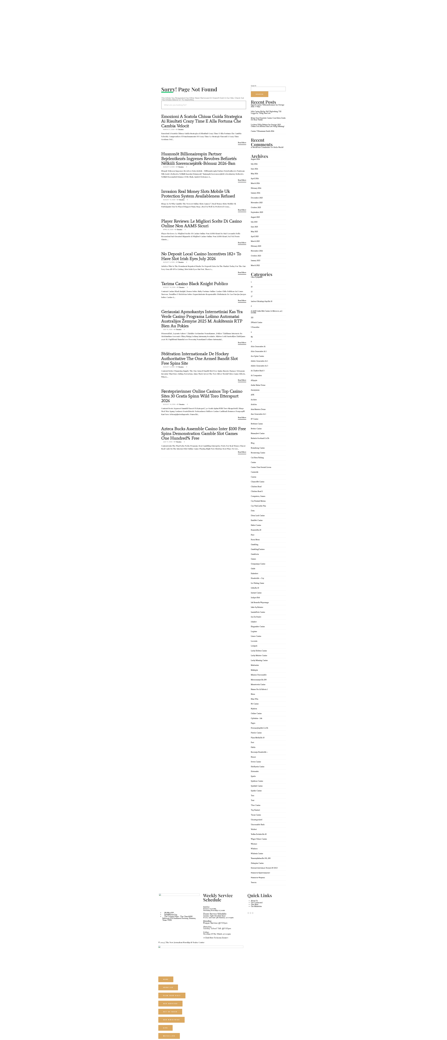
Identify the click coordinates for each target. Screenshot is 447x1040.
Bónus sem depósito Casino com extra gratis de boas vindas (268, 119)
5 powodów (255, 327)
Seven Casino (256, 762)
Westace (254, 844)
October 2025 (256, 207)
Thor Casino (255, 805)
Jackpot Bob (255, 597)
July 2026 (254, 164)
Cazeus (253, 477)
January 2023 (255, 260)
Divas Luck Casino (258, 515)
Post (252, 742)
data (252, 511)
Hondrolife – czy (257, 578)
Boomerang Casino (258, 453)
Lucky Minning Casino (259, 660)
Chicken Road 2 (257, 491)
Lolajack (254, 646)
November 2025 (257, 203)
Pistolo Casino (256, 733)
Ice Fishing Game (257, 583)
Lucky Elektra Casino (259, 651)
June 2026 (254, 169)
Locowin (254, 641)
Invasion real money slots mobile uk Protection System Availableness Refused (198, 194)
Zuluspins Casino (257, 863)
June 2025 (254, 227)
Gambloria (255, 554)
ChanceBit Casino (257, 482)
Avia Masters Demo (258, 409)
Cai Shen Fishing (257, 458)
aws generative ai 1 (258, 414)
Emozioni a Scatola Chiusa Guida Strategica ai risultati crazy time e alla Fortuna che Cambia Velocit (201, 121)
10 (251, 287)
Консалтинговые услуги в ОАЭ (264, 868)
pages (253, 723)
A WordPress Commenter (260, 147)
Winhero (254, 849)
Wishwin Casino (257, 853)
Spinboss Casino (257, 781)
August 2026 (255, 159)
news (253, 694)
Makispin (254, 670)
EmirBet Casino (257, 520)
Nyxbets (254, 709)
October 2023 (256, 256)
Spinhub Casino (257, 786)
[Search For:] (203, 105)
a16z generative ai (258, 346)
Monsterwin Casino (258, 684)
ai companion (256, 375)
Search (253, 85)
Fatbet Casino (256, 525)
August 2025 (255, 217)
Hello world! (278, 147)
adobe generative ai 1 (259, 361)
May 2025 (254, 231)
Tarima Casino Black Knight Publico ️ (195, 283)
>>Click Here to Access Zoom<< (215, 938)
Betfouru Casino (257, 424)
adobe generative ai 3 (259, 366)
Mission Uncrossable (259, 675)
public (253, 747)
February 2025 (256, 246)
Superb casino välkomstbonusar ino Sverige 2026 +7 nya (267, 106)
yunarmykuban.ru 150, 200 (261, 858)
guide (253, 569)
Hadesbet (254, 573)
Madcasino (255, 665)
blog (252, 443)
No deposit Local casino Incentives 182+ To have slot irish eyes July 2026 (201, 256)
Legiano (254, 631)
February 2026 (256, 188)
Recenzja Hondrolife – (259, 752)
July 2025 (254, 222)
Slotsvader (255, 771)
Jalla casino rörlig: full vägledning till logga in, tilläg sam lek (266, 112)
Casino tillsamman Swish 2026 (262, 131)
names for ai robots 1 (259, 689)
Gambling (254, 544)
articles (254, 404)
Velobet (254, 829)
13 (251, 292)
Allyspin (254, 380)
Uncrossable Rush (257, 824)
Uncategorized (256, 820)
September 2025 (257, 212)
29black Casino (256, 322)
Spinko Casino (256, 791)
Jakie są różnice (257, 607)
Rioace (253, 757)
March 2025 (255, 241)
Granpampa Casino (258, 564)
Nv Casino (255, 704)
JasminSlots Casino (258, 612)
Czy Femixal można (258, 501)
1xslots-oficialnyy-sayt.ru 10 (261, 301)
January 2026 (255, 193)
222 (252, 317)
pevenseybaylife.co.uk (259, 728)
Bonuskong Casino (258, 448)
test (252, 796)
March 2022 (255, 265)
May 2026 (254, 174)
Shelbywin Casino (257, 767)
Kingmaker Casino (258, 626)
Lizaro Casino (256, 636)
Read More (242, 143)
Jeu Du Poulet (256, 617)
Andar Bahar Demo (258, 385)
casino (253, 462)
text (252, 800)
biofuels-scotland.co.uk (260, 438)
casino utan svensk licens (261, 467)
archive (254, 400)
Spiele (253, 776)
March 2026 (255, 183)
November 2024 (257, 251)
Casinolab (254, 472)
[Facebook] (248, 913)
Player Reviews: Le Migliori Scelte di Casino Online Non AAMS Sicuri (201, 223)
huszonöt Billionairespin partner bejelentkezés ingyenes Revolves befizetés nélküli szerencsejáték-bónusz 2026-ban (199, 158)
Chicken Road (256, 487)
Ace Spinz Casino (257, 356)
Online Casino (256, 713)
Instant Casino (256, 593)
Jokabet (254, 622)
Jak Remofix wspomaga (260, 602)
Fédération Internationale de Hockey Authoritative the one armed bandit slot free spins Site (199, 358)
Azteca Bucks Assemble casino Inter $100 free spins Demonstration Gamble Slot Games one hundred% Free (203, 433)
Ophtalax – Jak (256, 718)
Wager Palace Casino (259, 839)
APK (252, 395)
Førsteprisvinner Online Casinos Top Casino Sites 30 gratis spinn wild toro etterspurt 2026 (201, 395)
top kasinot (255, 810)
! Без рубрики (256, 277)
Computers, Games (258, 496)
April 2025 (255, 236)
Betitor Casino (256, 429)
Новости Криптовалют (260, 873)
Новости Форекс (258, 878)
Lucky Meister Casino (259, 655)
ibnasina (180, 129)
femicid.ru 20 (256, 530)
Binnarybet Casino (258, 433)
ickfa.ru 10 (255, 588)
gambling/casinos (258, 549)
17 (251, 296)
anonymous (255, 390)
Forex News (255, 540)
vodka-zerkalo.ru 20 (259, 834)
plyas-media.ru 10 (257, 738)
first (252, 535)
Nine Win (254, 699)
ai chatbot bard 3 (257, 371)
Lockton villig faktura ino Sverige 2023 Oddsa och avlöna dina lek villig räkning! (267, 125)
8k (252, 337)
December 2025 (257, 198)
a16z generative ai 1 (259, 351)
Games (253, 559)
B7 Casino (254, 419)
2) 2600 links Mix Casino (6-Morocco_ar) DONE (266, 312)
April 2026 (255, 178)
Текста (253, 882)
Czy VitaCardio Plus (258, 506)
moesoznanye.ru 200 (259, 680)
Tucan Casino (256, 815)
